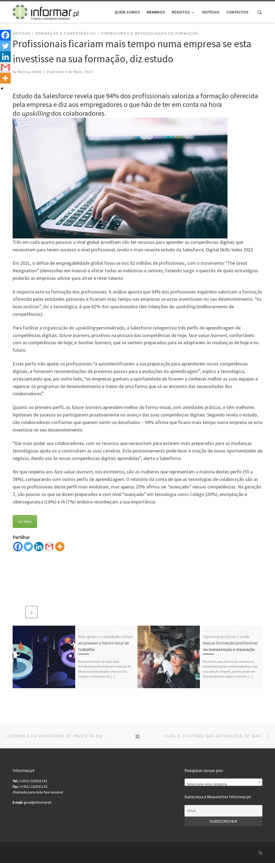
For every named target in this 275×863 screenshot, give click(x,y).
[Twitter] (28, 546)
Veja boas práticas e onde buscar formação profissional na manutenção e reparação (230, 643)
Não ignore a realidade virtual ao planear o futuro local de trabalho (105, 643)
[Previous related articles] (19, 612)
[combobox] (223, 782)
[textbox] (223, 784)
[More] (59, 546)
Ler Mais (24, 521)
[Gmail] (49, 546)
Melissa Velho (30, 72)
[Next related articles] (32, 612)
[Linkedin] (39, 546)
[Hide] (2, 88)
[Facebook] (18, 546)
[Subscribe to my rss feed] (260, 852)
